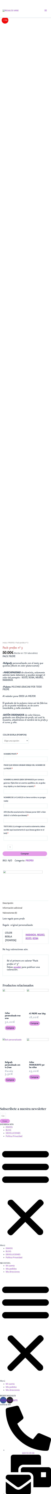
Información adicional (12, 907)
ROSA (35, 938)
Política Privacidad (14, 1136)
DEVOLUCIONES (13, 1133)
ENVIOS (9, 1127)
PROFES (11, 642)
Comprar (25, 853)
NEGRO (40, 934)
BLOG (8, 1130)
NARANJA (31, 934)
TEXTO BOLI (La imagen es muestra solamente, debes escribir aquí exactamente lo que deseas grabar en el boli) (24, 829)
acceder (17, 966)
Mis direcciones (13, 1271)
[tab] (25, 902)
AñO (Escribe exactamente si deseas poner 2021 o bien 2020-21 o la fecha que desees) (25, 813)
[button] (25, 1194)
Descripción (8, 903)
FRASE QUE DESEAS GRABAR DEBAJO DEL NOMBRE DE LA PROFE (24, 767)
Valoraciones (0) (10, 912)
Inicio (5, 642)
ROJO (28, 938)
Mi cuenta (10, 1265)
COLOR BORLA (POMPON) (14, 734)
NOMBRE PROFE (11, 754)
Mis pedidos (11, 1268)
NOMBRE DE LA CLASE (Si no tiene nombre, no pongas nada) (25, 799)
